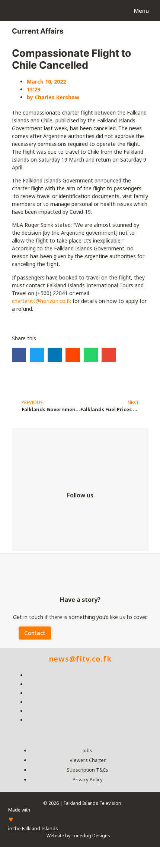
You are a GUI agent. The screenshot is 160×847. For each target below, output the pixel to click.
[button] (19, 355)
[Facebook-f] (35, 511)
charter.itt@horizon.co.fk (41, 300)
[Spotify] (124, 511)
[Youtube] (102, 511)
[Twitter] (57, 511)
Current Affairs (38, 31)
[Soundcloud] (80, 534)
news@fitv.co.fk (80, 659)
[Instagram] (80, 511)
